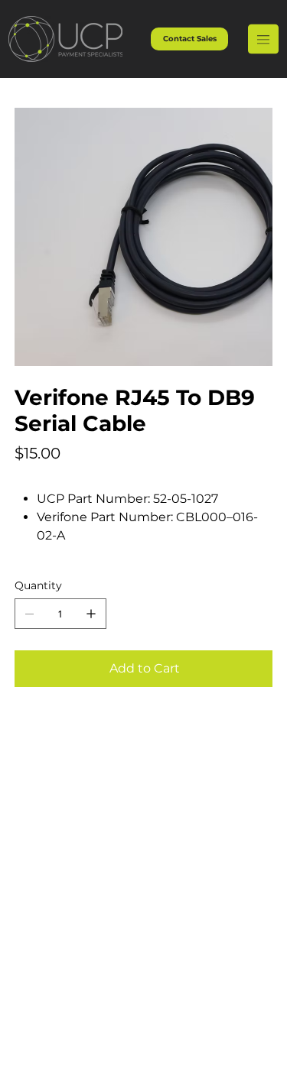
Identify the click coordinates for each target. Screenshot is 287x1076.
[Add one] (91, 613)
